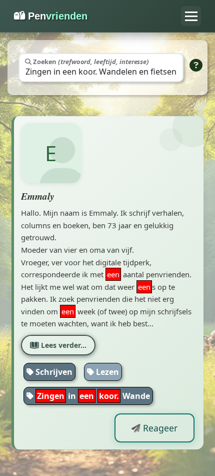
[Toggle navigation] (191, 16)
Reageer (159, 428)
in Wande (93, 395)
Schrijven (53, 371)
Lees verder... (62, 345)
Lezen (106, 371)
